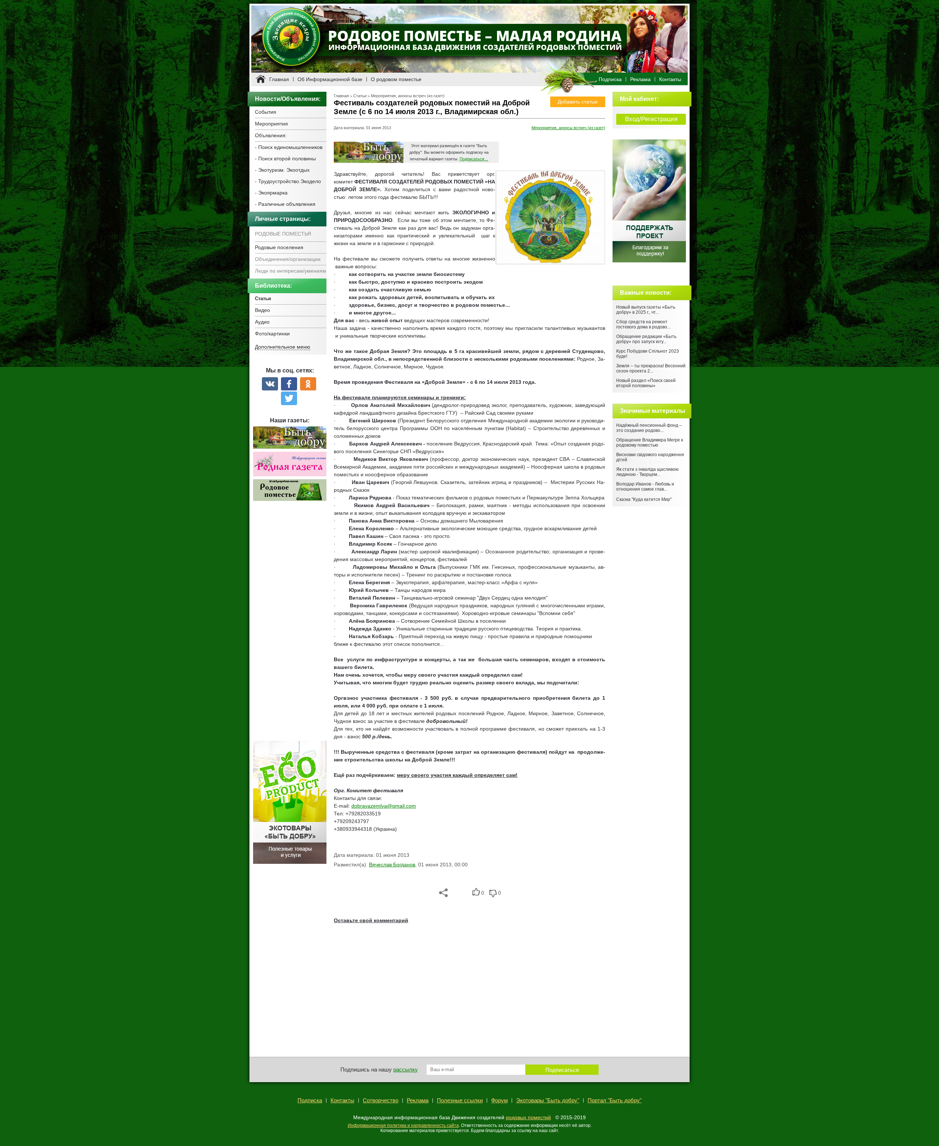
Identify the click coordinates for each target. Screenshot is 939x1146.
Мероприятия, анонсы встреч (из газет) (408, 96)
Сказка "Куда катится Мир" (644, 499)
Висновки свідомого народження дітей (650, 457)
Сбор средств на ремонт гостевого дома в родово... (643, 324)
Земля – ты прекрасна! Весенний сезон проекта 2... (651, 368)
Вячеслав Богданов (392, 864)
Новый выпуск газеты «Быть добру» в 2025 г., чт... (645, 310)
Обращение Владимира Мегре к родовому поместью (649, 442)
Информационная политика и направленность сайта (403, 1125)
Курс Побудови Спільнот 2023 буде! (647, 354)
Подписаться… (474, 159)
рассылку (405, 1069)
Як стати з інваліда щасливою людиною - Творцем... (647, 472)
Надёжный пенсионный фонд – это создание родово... (649, 428)
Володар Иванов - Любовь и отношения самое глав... (645, 486)
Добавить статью (578, 102)
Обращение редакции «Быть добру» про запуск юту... (646, 339)
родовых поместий (528, 1117)
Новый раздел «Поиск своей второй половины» (646, 383)
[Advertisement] (289, 625)
